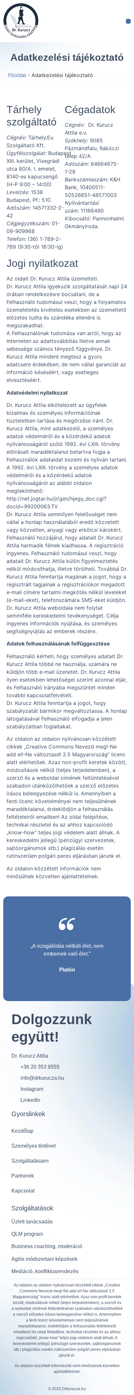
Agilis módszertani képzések (44, 1259)
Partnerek (22, 1176)
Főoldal (17, 75)
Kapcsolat (22, 1190)
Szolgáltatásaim (29, 1161)
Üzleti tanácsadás (32, 1221)
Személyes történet (33, 1146)
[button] (128, 21)
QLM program (27, 1234)
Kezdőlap (22, 1131)
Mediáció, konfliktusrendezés (44, 1271)
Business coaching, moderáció (46, 1246)
